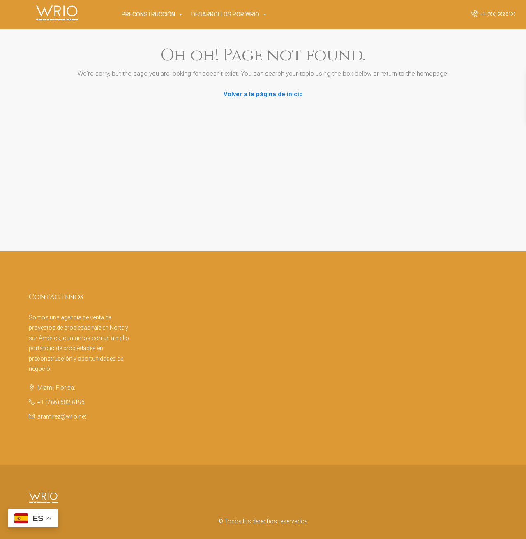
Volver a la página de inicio (263, 94)
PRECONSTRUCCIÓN (148, 14)
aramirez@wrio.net (61, 416)
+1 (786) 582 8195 (498, 14)
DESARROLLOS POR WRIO (225, 14)
